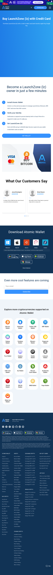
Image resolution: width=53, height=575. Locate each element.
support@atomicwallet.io (18, 419)
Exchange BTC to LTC (30, 475)
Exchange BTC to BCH (30, 482)
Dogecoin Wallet (17, 475)
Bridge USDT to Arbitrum (30, 501)
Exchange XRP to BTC (30, 463)
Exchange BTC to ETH (30, 456)
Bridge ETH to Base (29, 494)
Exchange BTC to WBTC (30, 477)
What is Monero (43, 483)
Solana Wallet (17, 461)
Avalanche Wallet (18, 493)
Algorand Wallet (17, 470)
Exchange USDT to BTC (30, 458)
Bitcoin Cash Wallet (18, 503)
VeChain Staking (17, 553)
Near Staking (17, 543)
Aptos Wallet (17, 512)
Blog (3, 477)
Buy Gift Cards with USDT (45, 461)
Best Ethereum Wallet (44, 490)
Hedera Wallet (17, 500)
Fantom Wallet (17, 482)
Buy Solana (4, 527)
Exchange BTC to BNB (30, 470)
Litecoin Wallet (17, 484)
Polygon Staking (17, 541)
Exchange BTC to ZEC (30, 484)
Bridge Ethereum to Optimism (31, 499)
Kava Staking (17, 539)
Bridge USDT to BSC (29, 506)
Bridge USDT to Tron (29, 513)
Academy (4, 479)
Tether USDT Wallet (18, 465)
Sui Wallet (16, 524)
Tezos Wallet (17, 489)
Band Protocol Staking (19, 550)
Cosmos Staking (17, 546)
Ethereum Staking (18, 536)
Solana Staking (17, 562)
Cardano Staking (17, 557)
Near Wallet (16, 477)
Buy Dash (4, 534)
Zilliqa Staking (17, 555)
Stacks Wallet (17, 526)
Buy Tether (4, 504)
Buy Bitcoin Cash (6, 506)
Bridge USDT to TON (29, 511)
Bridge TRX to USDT (29, 515)
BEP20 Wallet (17, 510)
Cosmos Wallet (17, 521)
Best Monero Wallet (44, 494)
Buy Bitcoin (4, 499)
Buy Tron (4, 525)
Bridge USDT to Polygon (30, 508)
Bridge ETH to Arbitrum (30, 492)
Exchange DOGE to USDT (30, 479)
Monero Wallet (17, 458)
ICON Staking (17, 560)
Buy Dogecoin (5, 518)
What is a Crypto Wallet (45, 476)
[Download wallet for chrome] (26, 262)
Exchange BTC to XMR (30, 461)
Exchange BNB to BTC (30, 465)
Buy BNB (4, 513)
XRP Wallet (16, 479)
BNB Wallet (16, 496)
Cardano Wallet (17, 468)
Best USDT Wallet (44, 492)
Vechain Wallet (17, 514)
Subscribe (26, 292)
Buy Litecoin (4, 515)
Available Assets (17, 534)
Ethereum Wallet (17, 463)
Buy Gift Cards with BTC (45, 456)
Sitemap (4, 489)
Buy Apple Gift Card (44, 465)
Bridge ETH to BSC (29, 497)
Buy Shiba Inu (5, 522)
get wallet (26, 135)
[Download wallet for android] (13, 256)
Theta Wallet (17, 472)
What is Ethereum (44, 485)
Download (40, 7)
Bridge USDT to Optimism (31, 504)
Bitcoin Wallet (17, 456)
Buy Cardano (5, 532)
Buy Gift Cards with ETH (45, 458)
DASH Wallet (16, 519)
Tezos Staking (17, 548)
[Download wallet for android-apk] (39, 256)
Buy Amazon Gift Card (44, 463)
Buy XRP (4, 508)
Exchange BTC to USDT (30, 468)
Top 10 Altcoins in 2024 (45, 478)
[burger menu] (50, 8)
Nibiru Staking (17, 564)
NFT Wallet (16, 491)
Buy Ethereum (5, 501)
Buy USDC (4, 520)
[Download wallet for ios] (26, 256)
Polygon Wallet (17, 486)
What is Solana (43, 480)
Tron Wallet (16, 498)
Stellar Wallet (17, 505)
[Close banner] (51, 1)
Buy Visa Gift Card (44, 468)
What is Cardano (43, 487)
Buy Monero (4, 511)
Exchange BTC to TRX (30, 472)
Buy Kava (4, 529)
